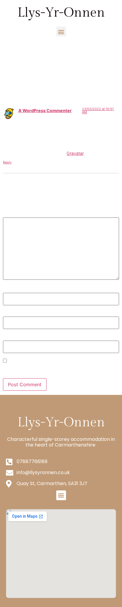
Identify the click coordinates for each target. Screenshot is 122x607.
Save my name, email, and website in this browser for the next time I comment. (59, 369)
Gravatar (75, 153)
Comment (16, 214)
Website (12, 337)
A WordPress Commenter (45, 110)
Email (11, 313)
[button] (61, 31)
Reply (7, 162)
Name (11, 289)
